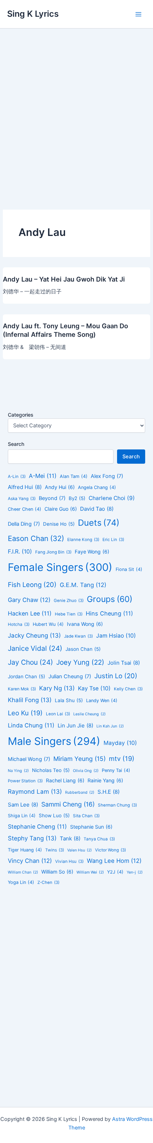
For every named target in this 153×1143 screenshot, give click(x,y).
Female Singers (60, 567)
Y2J (115, 872)
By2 (77, 498)
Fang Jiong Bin (53, 552)
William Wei (90, 872)
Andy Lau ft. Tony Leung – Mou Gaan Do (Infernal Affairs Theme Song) (65, 330)
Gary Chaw (29, 599)
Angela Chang (97, 487)
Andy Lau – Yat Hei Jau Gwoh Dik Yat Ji (64, 279)
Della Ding (24, 524)
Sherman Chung (117, 805)
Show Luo (54, 815)
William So (57, 872)
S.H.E (108, 791)
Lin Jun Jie (75, 725)
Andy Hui (60, 487)
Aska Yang (22, 498)
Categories (20, 415)
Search (16, 444)
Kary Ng (57, 688)
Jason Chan (83, 649)
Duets (99, 523)
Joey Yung (80, 662)
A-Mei (43, 475)
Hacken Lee (30, 613)
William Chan (23, 872)
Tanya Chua (99, 838)
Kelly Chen (128, 688)
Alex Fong (107, 476)
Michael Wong (29, 759)
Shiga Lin (22, 815)
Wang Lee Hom (114, 860)
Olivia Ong (86, 770)
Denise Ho (59, 524)
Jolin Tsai (123, 662)
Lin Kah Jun (110, 726)
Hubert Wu (48, 624)
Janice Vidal (35, 648)
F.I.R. (20, 551)
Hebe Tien (69, 614)
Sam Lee (23, 804)
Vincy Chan (30, 860)
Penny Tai (116, 770)
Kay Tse (94, 688)
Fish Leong (32, 584)
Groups (109, 599)
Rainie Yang (105, 780)
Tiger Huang (25, 850)
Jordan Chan (26, 676)
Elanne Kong (83, 539)
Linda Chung (31, 725)
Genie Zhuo (69, 600)
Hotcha (19, 624)
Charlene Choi (112, 498)
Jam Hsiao (116, 635)
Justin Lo (115, 676)
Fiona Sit (129, 569)
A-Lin (17, 476)
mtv (121, 758)
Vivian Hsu (69, 861)
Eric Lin (113, 539)
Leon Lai (58, 713)
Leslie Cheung (89, 714)
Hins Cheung (109, 613)
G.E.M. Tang (83, 584)
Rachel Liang (65, 780)
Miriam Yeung (79, 758)
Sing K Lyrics (33, 14)
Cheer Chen (24, 509)
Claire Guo (60, 509)
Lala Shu (69, 700)
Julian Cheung (69, 676)
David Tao (97, 508)
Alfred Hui (25, 487)
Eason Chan (36, 538)
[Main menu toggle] (138, 14)
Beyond (52, 498)
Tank (70, 838)
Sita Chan (86, 815)
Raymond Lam (35, 791)
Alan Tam (74, 476)
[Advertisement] (76, 108)
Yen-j (135, 872)
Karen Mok (22, 688)
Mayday (120, 743)
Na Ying (18, 770)
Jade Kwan (78, 636)
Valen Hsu (79, 850)
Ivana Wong (85, 624)
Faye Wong (92, 552)
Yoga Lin (21, 882)
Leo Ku (25, 713)
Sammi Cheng (68, 804)
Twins (54, 850)
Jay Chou (30, 662)
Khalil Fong (30, 700)
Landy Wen (101, 700)
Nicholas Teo (51, 770)
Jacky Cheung (34, 635)
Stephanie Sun (91, 827)
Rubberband (79, 792)
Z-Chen (48, 882)
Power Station (25, 780)
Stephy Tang (32, 838)
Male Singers (54, 741)
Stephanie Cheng (37, 826)
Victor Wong (110, 850)
